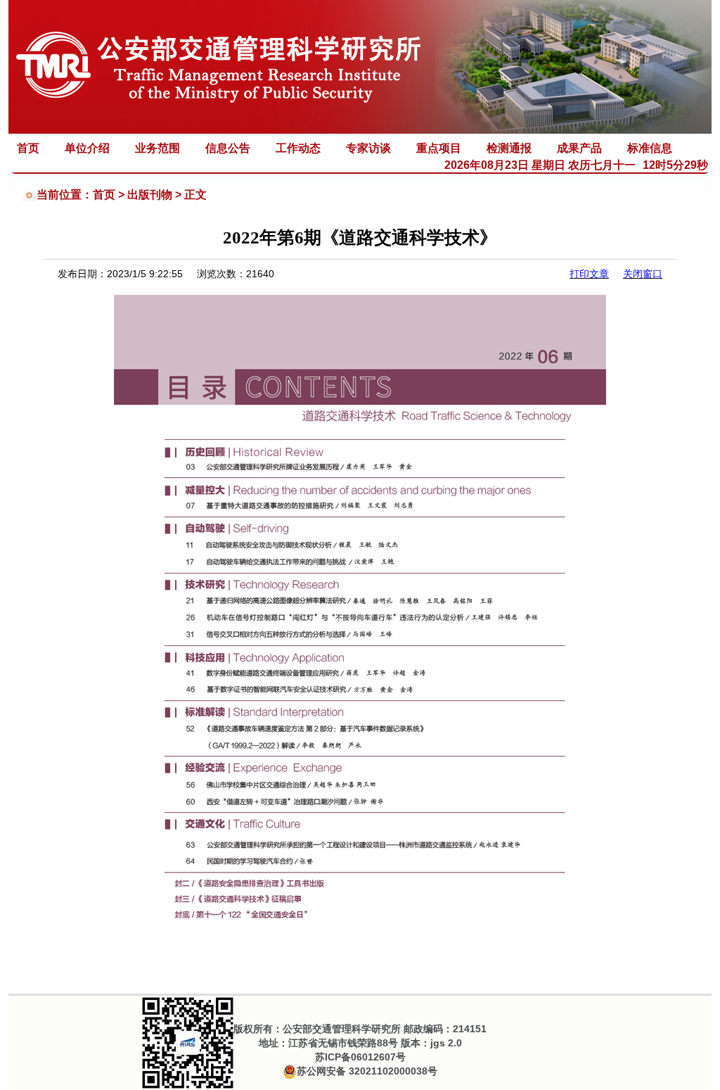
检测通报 (509, 148)
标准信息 (649, 148)
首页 (28, 148)
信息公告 (227, 148)
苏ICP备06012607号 (360, 1057)
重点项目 (438, 148)
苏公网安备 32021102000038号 (367, 1071)
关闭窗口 (642, 273)
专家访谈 (368, 148)
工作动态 (298, 148)
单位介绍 (87, 148)
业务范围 (157, 148)
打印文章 (589, 273)
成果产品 (579, 148)
